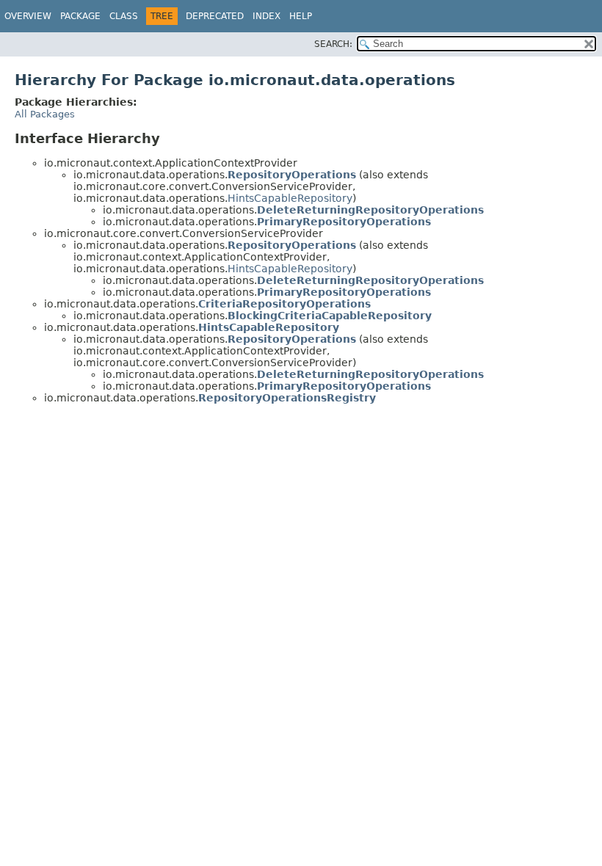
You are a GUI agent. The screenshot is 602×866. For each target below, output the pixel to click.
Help (300, 16)
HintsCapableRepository (290, 198)
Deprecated (215, 16)
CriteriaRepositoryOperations (284, 304)
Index (266, 16)
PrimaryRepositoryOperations (344, 222)
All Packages (45, 114)
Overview (27, 16)
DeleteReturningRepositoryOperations (370, 210)
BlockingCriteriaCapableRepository (330, 315)
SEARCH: (333, 44)
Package (80, 16)
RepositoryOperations (292, 175)
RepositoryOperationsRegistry (287, 398)
